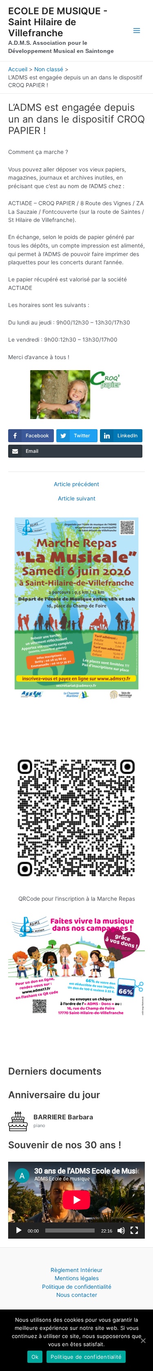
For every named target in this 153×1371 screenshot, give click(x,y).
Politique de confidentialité (76, 1286)
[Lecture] (19, 1230)
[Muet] (121, 1230)
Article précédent (76, 484)
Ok (35, 1356)
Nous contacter (76, 1295)
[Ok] (143, 1340)
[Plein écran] (134, 1230)
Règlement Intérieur (76, 1270)
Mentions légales (77, 1278)
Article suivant (76, 499)
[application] (76, 1200)
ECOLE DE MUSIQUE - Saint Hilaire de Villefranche (58, 22)
